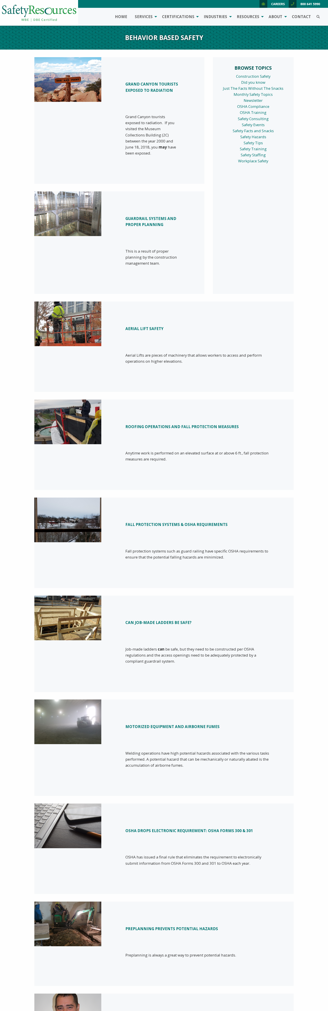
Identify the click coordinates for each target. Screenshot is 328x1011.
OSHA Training (253, 112)
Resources (248, 16)
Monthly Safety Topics (253, 94)
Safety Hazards (253, 136)
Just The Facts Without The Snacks (253, 88)
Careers (278, 4)
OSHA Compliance (253, 106)
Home (121, 16)
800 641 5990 (310, 4)
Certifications (178, 16)
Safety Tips (253, 142)
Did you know (253, 82)
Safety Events (253, 124)
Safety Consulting (253, 118)
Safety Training (253, 148)
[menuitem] (121, 16)
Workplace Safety (253, 160)
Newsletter (253, 100)
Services (144, 16)
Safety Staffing (253, 154)
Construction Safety (253, 76)
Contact (301, 16)
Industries (215, 16)
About (275, 16)
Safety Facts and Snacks (253, 130)
